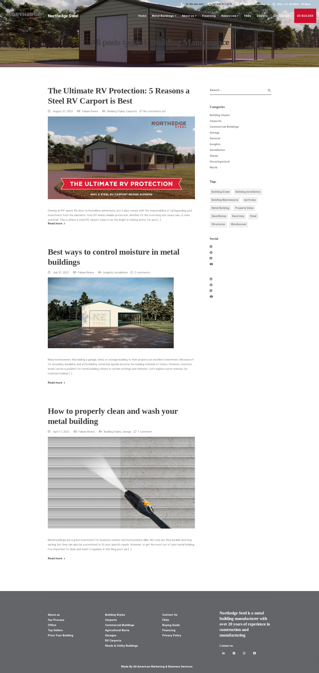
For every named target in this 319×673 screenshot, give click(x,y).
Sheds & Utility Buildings (121, 645)
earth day (250, 199)
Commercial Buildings (224, 126)
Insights (108, 272)
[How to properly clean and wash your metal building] (121, 487)
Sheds (214, 156)
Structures (218, 224)
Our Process (56, 620)
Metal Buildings (163, 15)
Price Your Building (60, 635)
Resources (228, 15)
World (213, 167)
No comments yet (154, 111)
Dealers (262, 15)
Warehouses (238, 224)
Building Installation (248, 191)
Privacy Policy (171, 635)
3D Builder (305, 15)
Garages (110, 635)
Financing (209, 15)
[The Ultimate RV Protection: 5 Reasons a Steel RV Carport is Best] (121, 162)
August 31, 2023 (63, 111)
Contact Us (281, 15)
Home (142, 15)
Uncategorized (219, 161)
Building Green (221, 191)
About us (188, 15)
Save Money (219, 216)
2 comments (142, 272)
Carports (131, 111)
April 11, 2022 (61, 431)
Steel (253, 216)
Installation (121, 272)
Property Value (244, 208)
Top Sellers (55, 630)
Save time (238, 216)
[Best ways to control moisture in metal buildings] (111, 317)
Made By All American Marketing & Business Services (157, 666)
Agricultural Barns (117, 630)
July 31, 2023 (61, 272)
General (215, 138)
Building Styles (116, 111)
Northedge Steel (63, 16)
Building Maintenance (225, 199)
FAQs (247, 15)
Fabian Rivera (90, 111)
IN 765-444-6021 (195, 4)
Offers (52, 625)
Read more (55, 223)
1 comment (145, 431)
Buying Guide (171, 625)
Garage (127, 431)
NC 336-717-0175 (222, 4)
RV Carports (113, 640)
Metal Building (220, 208)
